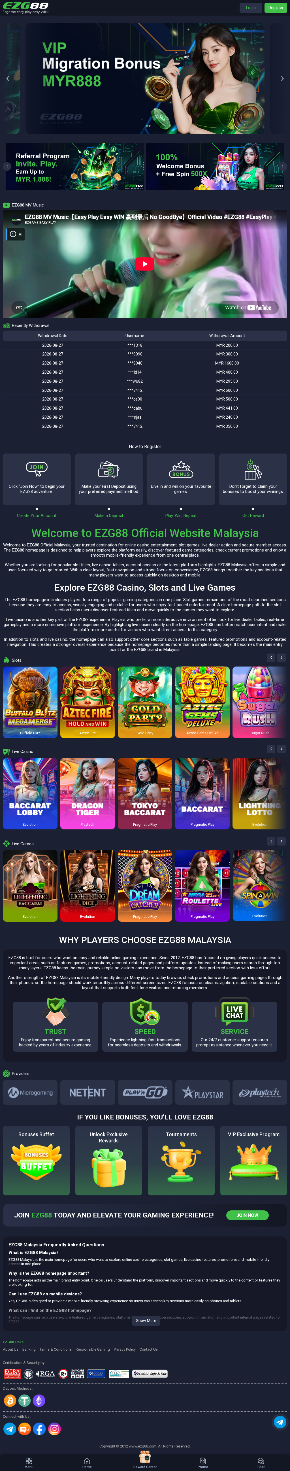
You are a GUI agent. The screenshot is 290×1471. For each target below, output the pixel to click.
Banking (29, 1349)
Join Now (247, 1215)
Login (251, 7)
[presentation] (8, 78)
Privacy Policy (125, 1349)
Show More (146, 1320)
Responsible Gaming (93, 1349)
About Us (10, 1349)
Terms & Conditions (56, 1349)
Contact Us (149, 1349)
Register (275, 7)
